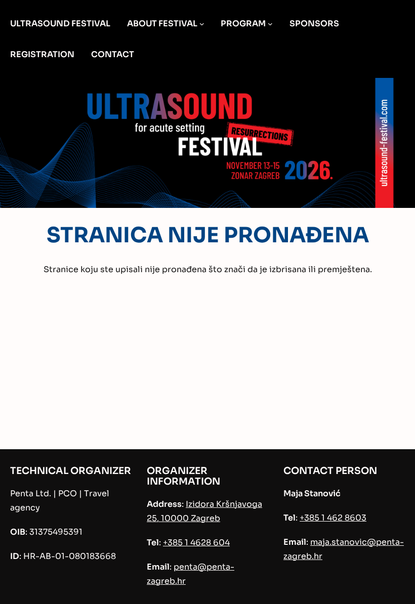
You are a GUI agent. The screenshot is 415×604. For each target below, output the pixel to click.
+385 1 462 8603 (333, 517)
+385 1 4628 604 (196, 542)
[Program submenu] (270, 23)
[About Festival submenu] (201, 23)
